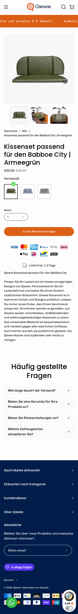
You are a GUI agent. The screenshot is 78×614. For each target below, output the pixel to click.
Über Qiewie (13, 512)
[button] (63, 7)
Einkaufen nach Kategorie (24, 484)
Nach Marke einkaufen (22, 470)
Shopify (44, 587)
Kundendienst (15, 498)
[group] (39, 21)
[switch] (69, 608)
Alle (24, 131)
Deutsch (9, 580)
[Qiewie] (39, 7)
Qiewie (17, 587)
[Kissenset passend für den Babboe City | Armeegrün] (19, 115)
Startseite (10, 131)
